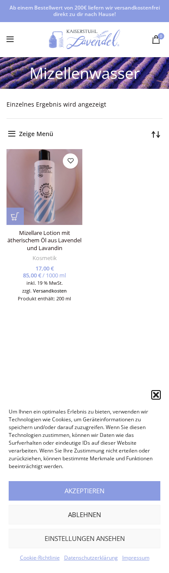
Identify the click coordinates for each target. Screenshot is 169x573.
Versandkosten (50, 290)
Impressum (136, 557)
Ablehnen (84, 514)
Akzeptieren (84, 490)
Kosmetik (44, 258)
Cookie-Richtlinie (40, 557)
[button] (156, 395)
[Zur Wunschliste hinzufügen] (70, 161)
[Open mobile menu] (10, 39)
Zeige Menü (36, 134)
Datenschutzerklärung (91, 557)
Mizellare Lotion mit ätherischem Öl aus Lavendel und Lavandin (44, 240)
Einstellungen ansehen (85, 538)
